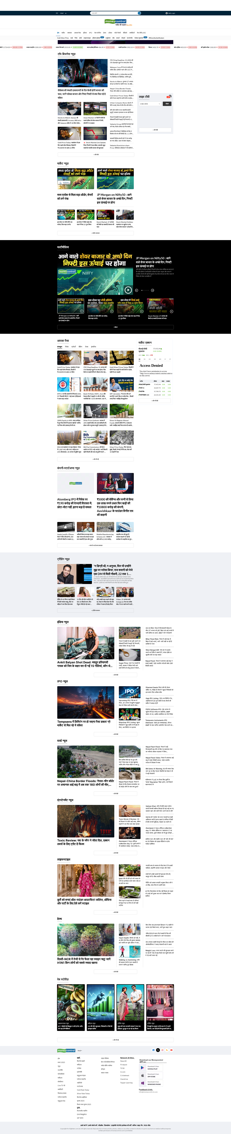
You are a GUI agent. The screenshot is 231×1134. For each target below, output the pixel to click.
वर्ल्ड (72, 38)
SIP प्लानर (80, 1118)
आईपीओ (79, 1083)
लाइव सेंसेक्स (105, 1058)
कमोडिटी (132, 33)
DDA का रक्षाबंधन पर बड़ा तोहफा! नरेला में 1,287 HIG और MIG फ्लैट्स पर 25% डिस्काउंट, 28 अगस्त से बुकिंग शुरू (69, 449)
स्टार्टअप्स (80, 1086)
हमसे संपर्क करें (92, 1125)
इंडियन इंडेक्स (96, 38)
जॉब (113, 38)
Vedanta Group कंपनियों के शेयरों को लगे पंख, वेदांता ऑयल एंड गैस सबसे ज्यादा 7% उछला (121, 125)
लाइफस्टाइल (87, 38)
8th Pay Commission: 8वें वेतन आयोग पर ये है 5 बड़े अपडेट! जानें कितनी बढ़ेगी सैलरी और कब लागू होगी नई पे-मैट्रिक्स (95, 449)
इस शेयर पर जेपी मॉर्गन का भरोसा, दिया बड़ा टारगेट (64, 223)
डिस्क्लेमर (107, 1125)
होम (58, 33)
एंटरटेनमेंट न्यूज (65, 800)
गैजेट (76, 38)
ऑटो (80, 38)
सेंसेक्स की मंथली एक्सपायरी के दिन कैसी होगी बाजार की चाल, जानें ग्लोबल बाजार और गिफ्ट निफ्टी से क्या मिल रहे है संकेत (82, 94)
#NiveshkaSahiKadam (156, 38)
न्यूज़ (59, 1066)
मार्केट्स (60, 1078)
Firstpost (123, 1065)
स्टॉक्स (79, 1068)
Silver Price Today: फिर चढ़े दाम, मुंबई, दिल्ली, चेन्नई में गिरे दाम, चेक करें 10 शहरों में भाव (121, 449)
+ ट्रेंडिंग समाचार (95, 610)
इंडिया (85, 33)
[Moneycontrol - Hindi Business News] (115, 22)
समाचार (69, 33)
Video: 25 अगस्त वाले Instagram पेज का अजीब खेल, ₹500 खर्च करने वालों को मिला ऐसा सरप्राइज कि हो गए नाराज (124, 601)
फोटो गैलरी (117, 33)
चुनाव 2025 (80, 1101)
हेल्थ (104, 33)
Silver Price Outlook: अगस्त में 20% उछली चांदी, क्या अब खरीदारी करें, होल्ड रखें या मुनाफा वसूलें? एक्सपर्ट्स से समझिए (95, 422)
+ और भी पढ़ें (96, 459)
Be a (129, 25)
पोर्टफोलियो (61, 1074)
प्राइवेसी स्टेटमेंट (116, 1125)
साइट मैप (140, 1125)
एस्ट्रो (118, 38)
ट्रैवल (110, 33)
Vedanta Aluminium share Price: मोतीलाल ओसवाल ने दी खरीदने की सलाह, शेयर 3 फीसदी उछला (121, 146)
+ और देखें (155, 130)
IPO (90, 33)
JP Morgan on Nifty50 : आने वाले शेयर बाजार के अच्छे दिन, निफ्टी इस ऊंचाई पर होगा (114, 198)
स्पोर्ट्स (123, 38)
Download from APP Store (151, 1075)
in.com (122, 1072)
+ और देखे (96, 154)
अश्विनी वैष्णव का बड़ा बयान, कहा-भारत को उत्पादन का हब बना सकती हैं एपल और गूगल (85, 536)
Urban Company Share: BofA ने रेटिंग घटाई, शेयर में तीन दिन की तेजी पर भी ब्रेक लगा (121, 104)
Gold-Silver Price (63, 38)
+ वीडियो (115, 327)
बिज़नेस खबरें (81, 1061)
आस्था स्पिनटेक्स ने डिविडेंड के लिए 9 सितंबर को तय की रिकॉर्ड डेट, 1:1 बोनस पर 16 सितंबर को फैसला (121, 132)
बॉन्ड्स (103, 1069)
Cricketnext (124, 1075)
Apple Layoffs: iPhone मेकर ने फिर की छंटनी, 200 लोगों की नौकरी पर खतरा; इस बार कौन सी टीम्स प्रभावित (65, 536)
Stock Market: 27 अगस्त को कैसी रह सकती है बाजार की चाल (105, 224)
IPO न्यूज (62, 681)
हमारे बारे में (84, 1125)
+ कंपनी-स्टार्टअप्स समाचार (96, 545)
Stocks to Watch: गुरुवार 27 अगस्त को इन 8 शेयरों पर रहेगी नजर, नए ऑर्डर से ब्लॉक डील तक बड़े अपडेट (121, 82)
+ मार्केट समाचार (95, 233)
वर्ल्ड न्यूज (62, 740)
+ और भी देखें (154, 401)
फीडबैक (100, 1125)
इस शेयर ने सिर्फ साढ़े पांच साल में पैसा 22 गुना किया (84, 223)
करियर (134, 1125)
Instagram (162, 1050)
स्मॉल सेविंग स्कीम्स (106, 1065)
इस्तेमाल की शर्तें (126, 1125)
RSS (167, 1050)
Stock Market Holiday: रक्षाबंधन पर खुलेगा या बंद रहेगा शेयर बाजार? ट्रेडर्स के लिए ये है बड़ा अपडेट (124, 224)
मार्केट (63, 33)
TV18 (122, 1068)
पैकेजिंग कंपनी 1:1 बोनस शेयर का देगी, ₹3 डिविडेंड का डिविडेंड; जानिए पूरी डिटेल (121, 75)
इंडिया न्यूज (63, 622)
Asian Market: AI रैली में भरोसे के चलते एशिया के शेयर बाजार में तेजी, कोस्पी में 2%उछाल (94, 120)
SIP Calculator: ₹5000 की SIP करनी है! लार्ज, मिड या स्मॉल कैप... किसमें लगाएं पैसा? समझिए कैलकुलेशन (121, 396)
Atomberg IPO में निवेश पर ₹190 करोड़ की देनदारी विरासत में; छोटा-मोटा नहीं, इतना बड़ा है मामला (74, 503)
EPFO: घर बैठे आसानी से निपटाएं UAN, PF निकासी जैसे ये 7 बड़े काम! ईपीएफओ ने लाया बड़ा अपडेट (69, 396)
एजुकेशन (108, 38)
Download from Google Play (151, 1067)
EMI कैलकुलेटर (82, 1114)
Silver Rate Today (83, 1093)
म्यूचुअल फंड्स (81, 1075)
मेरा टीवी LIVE (141, 33)
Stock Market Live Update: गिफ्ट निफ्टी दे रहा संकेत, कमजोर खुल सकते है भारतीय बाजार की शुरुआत (94, 145)
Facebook (153, 1050)
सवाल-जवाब (104, 1073)
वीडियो (125, 33)
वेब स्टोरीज (97, 33)
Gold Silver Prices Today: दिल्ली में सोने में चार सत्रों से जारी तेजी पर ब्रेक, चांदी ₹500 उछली (121, 97)
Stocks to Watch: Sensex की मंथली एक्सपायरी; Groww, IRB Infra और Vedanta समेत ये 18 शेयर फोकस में (69, 120)
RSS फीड (147, 1125)
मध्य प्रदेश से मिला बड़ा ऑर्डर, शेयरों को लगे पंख (75, 196)
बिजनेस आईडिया (82, 1097)
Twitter (158, 1050)
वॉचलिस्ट (60, 1082)
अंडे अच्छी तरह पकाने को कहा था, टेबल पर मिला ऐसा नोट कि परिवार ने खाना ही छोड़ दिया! (105, 601)
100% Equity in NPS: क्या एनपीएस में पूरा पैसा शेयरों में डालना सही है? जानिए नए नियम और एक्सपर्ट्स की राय (68, 422)
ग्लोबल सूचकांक (138, 38)
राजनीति (60, 1070)
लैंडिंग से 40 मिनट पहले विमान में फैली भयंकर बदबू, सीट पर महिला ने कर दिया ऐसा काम (66, 601)
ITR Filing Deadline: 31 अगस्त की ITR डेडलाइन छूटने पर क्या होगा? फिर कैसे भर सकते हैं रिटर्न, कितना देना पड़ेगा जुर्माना (121, 61)
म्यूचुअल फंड (61, 1101)
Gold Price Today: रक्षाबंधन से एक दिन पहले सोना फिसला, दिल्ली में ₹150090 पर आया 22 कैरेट (69, 145)
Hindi (61, 13)
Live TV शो (61, 1085)
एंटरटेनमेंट (130, 38)
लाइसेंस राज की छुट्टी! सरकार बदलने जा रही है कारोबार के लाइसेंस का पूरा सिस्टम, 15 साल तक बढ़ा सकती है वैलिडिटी (123, 536)
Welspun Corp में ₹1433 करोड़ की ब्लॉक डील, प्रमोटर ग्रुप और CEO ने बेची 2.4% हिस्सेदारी (121, 68)
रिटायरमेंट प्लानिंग (82, 1111)
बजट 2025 (61, 1062)
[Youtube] (171, 1050)
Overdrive (124, 1079)
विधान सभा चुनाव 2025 (84, 1104)
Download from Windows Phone (151, 1083)
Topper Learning (126, 1083)
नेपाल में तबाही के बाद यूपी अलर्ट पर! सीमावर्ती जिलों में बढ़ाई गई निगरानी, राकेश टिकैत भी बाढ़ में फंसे (122, 118)
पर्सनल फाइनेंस (62, 1097)
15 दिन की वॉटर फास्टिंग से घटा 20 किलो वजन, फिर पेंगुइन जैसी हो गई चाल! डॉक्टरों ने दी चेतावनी (85, 601)
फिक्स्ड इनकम (62, 1093)
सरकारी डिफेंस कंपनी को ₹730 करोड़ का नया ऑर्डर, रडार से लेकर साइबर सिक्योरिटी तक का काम (121, 139)
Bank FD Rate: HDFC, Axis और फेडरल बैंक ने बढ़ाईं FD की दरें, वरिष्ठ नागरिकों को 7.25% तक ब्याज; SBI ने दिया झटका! (94, 396)
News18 (123, 1061)
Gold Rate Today (83, 1090)
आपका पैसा (77, 33)
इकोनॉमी (79, 1072)
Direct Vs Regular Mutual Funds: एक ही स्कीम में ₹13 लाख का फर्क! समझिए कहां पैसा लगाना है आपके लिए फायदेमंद (121, 422)
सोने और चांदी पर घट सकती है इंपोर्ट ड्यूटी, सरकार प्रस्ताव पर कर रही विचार (121, 111)
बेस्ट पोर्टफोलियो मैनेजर (108, 1062)
